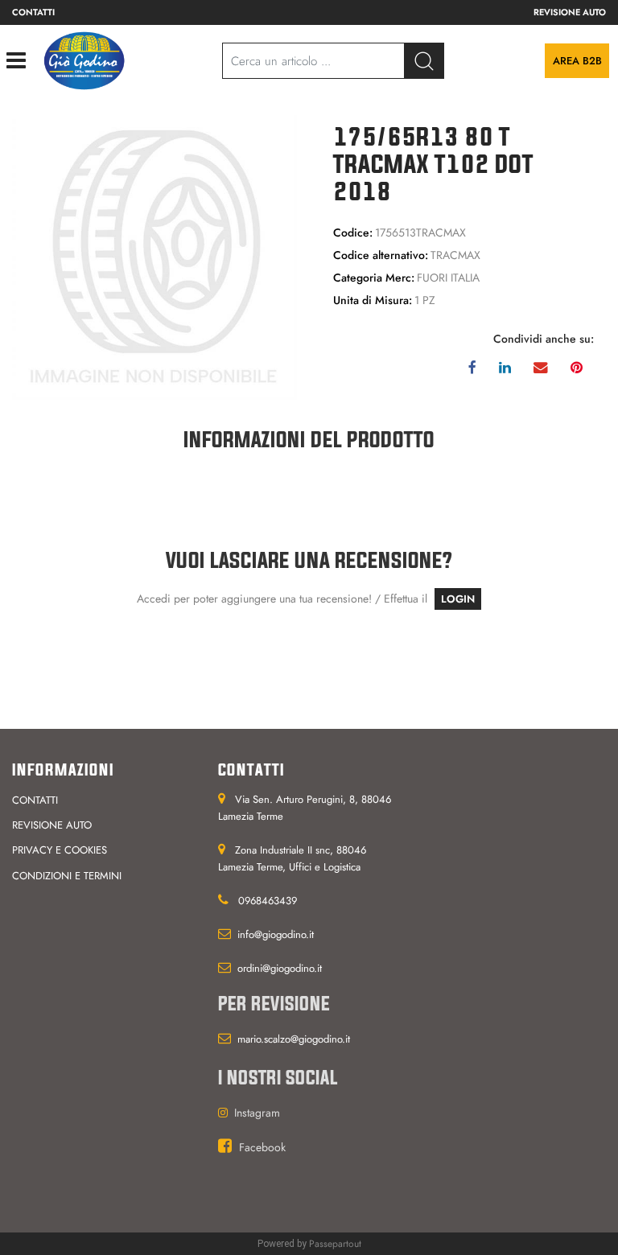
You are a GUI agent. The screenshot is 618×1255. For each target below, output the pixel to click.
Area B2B (577, 60)
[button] (154, 257)
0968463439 (267, 900)
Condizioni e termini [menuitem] (67, 875)
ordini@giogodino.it (279, 968)
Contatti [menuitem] (33, 12)
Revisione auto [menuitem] (570, 12)
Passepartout (335, 1243)
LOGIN (458, 599)
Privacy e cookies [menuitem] (59, 850)
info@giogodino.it (275, 934)
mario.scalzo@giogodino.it (293, 1039)
